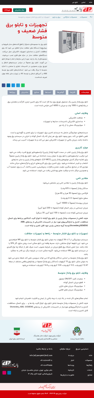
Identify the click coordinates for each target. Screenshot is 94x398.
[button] (31, 10)
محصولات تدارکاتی (70, 17)
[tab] (85, 92)
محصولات (83, 17)
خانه (90, 2)
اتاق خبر (75, 2)
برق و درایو (56, 17)
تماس (83, 2)
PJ (91, 17)
